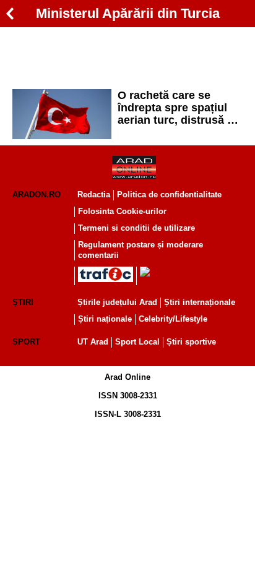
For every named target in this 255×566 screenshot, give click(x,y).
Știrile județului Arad (117, 302)
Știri (22, 302)
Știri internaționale (199, 302)
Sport (26, 341)
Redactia (93, 194)
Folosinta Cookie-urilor (122, 211)
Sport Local (137, 341)
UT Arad (92, 341)
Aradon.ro (36, 194)
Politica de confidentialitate (169, 194)
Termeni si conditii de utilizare (136, 228)
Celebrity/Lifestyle (173, 319)
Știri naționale (105, 319)
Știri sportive (191, 341)
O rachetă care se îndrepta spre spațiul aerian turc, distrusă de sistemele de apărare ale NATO (179, 107)
